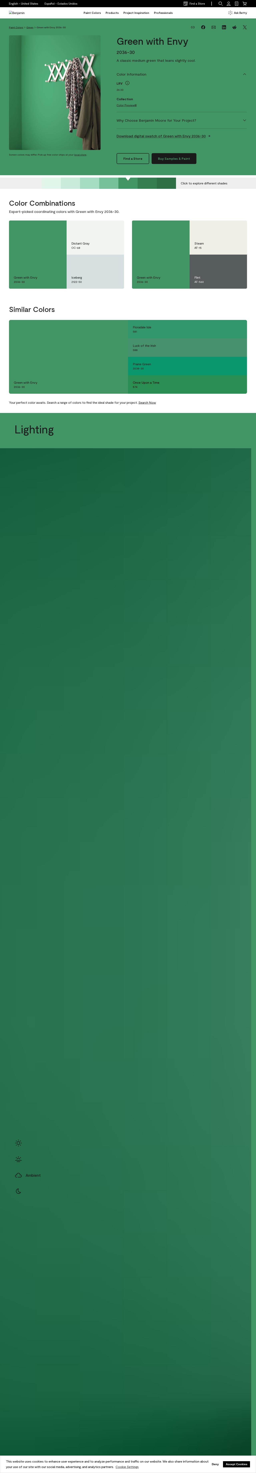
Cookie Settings (127, 1467)
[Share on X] (245, 27)
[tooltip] (127, 83)
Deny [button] (215, 1464)
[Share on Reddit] (234, 27)
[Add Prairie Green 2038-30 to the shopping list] (238, 366)
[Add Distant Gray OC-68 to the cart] (104, 228)
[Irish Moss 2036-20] (147, 183)
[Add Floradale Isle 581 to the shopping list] (238, 329)
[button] (61, 4)
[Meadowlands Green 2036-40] (108, 183)
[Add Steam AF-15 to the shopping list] (238, 228)
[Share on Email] (213, 27)
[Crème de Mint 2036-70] (51, 183)
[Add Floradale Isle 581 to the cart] (227, 329)
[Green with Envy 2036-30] (128, 183)
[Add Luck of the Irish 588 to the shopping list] (238, 348)
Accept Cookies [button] (236, 1464)
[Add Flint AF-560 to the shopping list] (238, 262)
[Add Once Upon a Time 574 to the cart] (227, 384)
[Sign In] (228, 3)
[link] (236, 3)
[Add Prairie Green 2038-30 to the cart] (227, 366)
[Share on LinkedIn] (224, 27)
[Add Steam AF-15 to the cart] (227, 228)
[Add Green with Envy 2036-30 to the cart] (47, 228)
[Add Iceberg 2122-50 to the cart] (104, 262)
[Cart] (244, 3)
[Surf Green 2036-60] (70, 183)
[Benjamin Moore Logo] (21, 13)
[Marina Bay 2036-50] (89, 183)
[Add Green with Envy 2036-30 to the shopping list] (58, 228)
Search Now (147, 402)
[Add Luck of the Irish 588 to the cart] (227, 348)
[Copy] (193, 27)
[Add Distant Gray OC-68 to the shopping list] (115, 228)
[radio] (18, 1143)
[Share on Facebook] (203, 27)
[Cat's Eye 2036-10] (166, 183)
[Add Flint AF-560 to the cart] (227, 262)
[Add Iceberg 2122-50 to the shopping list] (115, 262)
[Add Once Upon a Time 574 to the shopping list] (238, 384)
